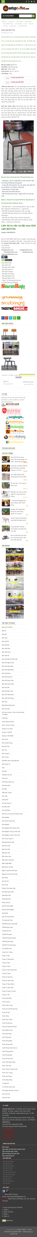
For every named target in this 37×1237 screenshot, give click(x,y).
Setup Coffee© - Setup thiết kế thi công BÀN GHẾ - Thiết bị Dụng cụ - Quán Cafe (18, 1232)
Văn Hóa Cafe (6, 1097)
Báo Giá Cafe (6, 708)
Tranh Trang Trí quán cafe (9, 1069)
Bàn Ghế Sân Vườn (7, 691)
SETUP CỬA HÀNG (7, 906)
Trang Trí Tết (5, 994)
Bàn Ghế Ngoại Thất (8, 662)
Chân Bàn (5, 718)
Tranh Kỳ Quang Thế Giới (9, 1026)
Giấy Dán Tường (6, 792)
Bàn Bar (4, 634)
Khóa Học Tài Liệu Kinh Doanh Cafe (12, 814)
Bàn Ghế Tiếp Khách (8, 694)
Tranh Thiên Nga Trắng (8, 1062)
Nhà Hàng (5, 877)
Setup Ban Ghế (6, 895)
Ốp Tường (5, 884)
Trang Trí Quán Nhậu (8, 984)
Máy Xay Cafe (6, 849)
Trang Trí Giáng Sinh (8, 959)
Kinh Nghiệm (5, 824)
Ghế (3, 767)
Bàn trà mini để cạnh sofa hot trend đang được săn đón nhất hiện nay (18, 538)
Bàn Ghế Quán (6, 673)
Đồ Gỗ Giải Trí (6, 764)
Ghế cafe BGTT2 (17, 77)
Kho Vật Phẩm (6, 810)
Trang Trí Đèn (6, 955)
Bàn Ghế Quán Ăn (7, 677)
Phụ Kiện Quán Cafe (8, 892)
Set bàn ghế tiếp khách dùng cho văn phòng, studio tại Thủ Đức (18, 511)
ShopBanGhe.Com (7, 250)
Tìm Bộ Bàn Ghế (6, 948)
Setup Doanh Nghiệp (8, 909)
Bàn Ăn (4, 630)
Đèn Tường (5, 757)
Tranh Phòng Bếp (7, 1040)
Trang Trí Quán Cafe (8, 980)
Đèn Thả (4, 750)
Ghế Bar (4, 771)
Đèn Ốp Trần (5, 746)
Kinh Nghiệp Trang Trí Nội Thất (11, 835)
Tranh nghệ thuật (7, 1030)
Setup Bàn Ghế (6, 899)
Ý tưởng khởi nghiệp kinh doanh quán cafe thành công (18, 503)
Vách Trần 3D (6, 1094)
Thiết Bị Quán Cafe (7, 927)
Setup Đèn (5, 913)
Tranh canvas (6, 1001)
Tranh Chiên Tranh (7, 1005)
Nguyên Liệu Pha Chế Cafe (10, 874)
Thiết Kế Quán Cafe (7, 941)
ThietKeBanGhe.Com (10, 252)
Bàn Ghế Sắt (5, 687)
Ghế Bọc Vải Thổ (7, 775)
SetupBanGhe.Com (26, 250)
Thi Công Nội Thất (7, 920)
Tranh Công (5, 1016)
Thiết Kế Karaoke (7, 934)
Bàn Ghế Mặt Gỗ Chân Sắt (9, 659)
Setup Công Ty (6, 902)
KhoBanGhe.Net (27, 252)
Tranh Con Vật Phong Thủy (10, 1009)
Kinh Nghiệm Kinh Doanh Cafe (10, 828)
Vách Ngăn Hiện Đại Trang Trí (10, 1090)
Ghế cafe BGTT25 (28, 384)
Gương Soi (5, 799)
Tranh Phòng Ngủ (7, 1055)
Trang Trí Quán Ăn (7, 977)
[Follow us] (31, 1)
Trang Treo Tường (7, 952)
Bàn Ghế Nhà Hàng (7, 666)
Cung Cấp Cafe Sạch (8, 721)
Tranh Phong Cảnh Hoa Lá (9, 1048)
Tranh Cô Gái (6, 1012)
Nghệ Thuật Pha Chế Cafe (9, 870)
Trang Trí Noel (6, 966)
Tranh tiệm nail (6, 1065)
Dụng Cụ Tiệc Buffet (7, 735)
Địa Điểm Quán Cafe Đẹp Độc (10, 760)
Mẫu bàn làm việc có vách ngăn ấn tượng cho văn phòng (19, 494)
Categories (9, 16)
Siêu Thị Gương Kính (8, 916)
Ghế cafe (4, 778)
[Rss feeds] (34, 1)
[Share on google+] (6, 318)
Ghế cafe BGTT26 (8, 384)
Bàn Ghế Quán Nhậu (8, 684)
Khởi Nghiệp (5, 817)
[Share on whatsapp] (18, 318)
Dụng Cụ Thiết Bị (7, 732)
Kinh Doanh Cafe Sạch (8, 821)
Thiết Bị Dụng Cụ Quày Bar (9, 923)
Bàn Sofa (4, 701)
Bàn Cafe (4, 638)
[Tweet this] (10, 318)
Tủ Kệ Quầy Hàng (7, 1079)
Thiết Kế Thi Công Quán (9, 945)
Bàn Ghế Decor (6, 652)
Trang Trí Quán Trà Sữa (9, 991)
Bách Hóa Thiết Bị (7, 627)
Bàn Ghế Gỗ (5, 655)
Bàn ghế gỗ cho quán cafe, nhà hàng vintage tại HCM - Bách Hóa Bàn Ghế (19, 459)
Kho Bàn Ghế (6, 806)
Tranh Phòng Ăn (6, 1037)
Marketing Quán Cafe (8, 842)
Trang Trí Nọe (6, 962)
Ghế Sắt (4, 789)
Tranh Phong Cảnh (7, 1044)
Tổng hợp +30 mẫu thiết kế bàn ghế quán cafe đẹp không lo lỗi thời (19, 468)
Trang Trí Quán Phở (7, 987)
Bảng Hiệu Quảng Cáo (8, 705)
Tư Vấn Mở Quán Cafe (8, 1087)
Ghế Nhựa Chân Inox (8, 782)
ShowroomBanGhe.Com (9, 254)
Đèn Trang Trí (6, 753)
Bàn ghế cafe (6, 648)
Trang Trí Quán (6, 973)
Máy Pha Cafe (6, 845)
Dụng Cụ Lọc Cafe (7, 728)
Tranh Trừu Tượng (7, 1072)
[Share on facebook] (3, 318)
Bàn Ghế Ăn (5, 641)
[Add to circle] (29, 1)
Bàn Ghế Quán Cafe (8, 680)
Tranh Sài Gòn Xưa (7, 1058)
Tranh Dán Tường (7, 1019)
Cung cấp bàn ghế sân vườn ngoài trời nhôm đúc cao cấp (19, 529)
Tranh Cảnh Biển (7, 998)
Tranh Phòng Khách (7, 1051)
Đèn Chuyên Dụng (7, 743)
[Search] (33, 15)
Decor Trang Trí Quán (8, 725)
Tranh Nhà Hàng (6, 1033)
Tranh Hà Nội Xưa (7, 1023)
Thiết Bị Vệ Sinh (6, 931)
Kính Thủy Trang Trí (7, 838)
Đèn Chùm (5, 739)
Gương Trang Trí (7, 803)
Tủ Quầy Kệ (5, 1083)
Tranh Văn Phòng (7, 1076)
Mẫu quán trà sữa (7, 867)
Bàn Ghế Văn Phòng (8, 698)
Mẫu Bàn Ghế (6, 853)
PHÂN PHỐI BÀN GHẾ (12, 243)
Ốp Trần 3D (5, 881)
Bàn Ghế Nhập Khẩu (8, 669)
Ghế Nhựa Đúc (6, 785)
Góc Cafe (4, 796)
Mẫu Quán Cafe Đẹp (8, 860)
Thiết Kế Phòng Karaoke (9, 938)
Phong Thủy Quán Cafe (8, 888)
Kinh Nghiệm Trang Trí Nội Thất (11, 831)
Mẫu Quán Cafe (6, 856)
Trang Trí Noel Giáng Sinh (9, 970)
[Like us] (26, 1)
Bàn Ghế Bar (5, 645)
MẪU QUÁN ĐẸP (7, 863)
